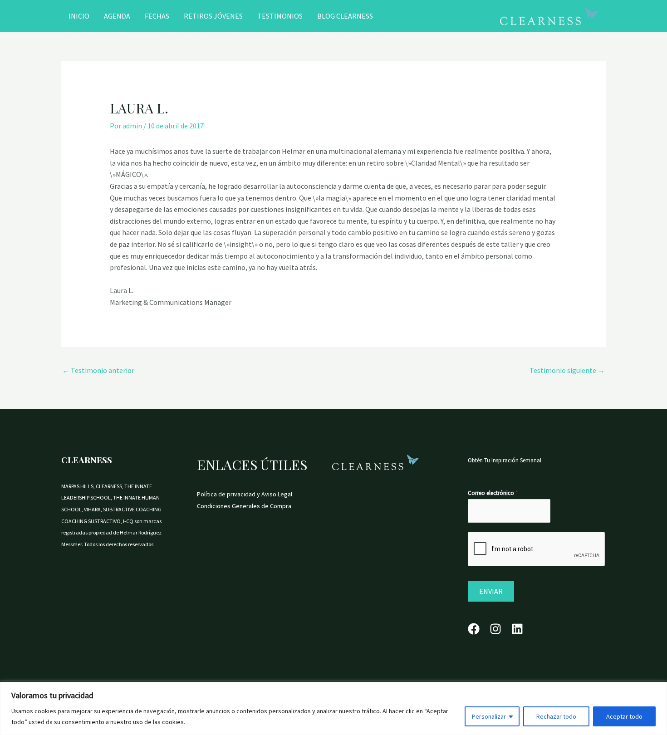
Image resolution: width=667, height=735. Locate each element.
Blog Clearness (345, 15)
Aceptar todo (624, 716)
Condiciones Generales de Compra (244, 506)
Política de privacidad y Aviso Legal (244, 494)
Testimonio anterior (98, 370)
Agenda (117, 15)
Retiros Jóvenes (213, 15)
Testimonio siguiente (567, 370)
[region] (333, 708)
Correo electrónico (493, 493)
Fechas (157, 15)
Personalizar (489, 716)
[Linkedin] (517, 629)
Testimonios (280, 15)
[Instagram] (495, 629)
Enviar (491, 591)
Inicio (79, 15)
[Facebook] (474, 629)
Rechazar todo (556, 716)
